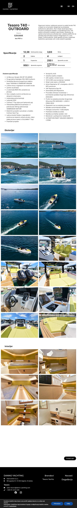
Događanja (67, 479)
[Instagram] (20, 492)
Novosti (69, 475)
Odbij (68, 504)
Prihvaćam (57, 504)
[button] (61, 6)
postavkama (12, 506)
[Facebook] (15, 492)
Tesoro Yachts (48, 479)
